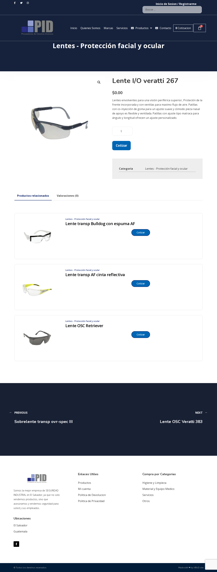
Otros (146, 501)
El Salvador (20, 525)
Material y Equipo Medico (158, 489)
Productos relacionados (33, 196)
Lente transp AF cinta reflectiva (95, 274)
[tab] (33, 195)
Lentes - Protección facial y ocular (166, 169)
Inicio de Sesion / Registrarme (176, 4)
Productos (84, 483)
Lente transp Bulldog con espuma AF (100, 223)
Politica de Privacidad (91, 501)
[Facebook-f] (16, 544)
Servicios (148, 495)
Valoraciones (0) (67, 196)
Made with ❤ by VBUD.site (190, 567)
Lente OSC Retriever (84, 325)
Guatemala (20, 531)
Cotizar (121, 145)
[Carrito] (199, 28)
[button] (99, 82)
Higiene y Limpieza (154, 483)
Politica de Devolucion (92, 495)
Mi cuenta (84, 489)
